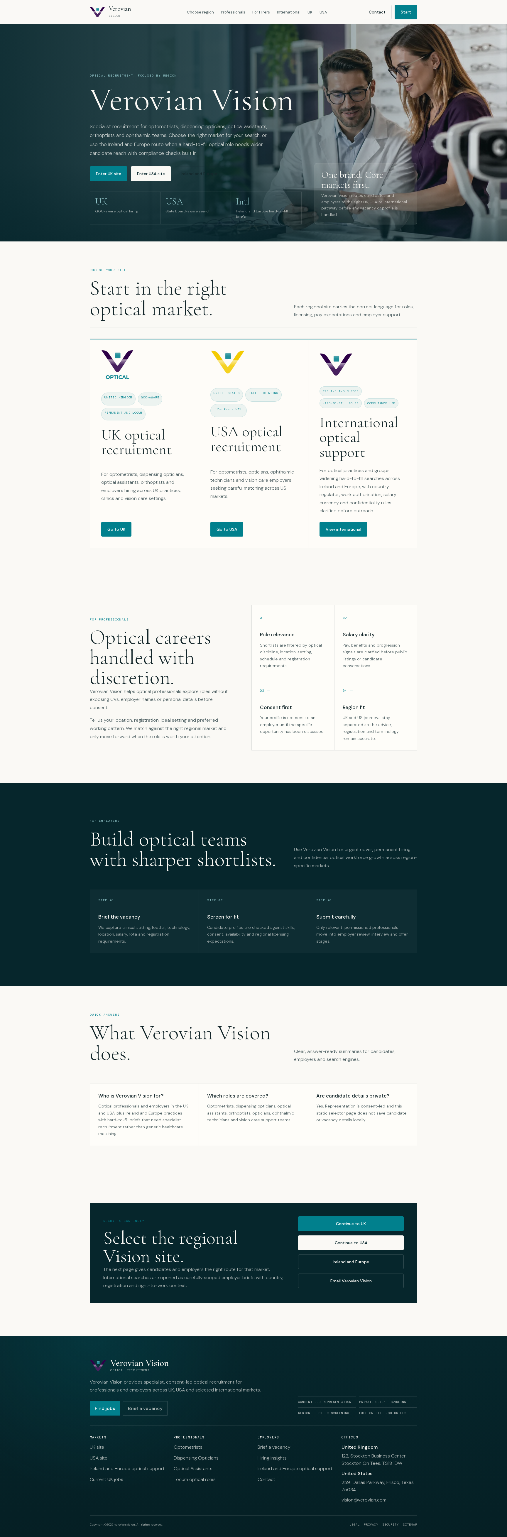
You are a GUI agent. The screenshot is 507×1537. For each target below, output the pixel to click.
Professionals (233, 12)
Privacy (371, 1524)
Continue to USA (351, 1242)
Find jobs (105, 1408)
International (288, 12)
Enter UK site (108, 173)
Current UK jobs (106, 1479)
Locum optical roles (195, 1479)
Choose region (200, 12)
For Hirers (261, 12)
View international (343, 529)
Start (406, 12)
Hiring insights (272, 1458)
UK (309, 12)
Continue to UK (351, 1223)
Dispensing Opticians (196, 1458)
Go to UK (116, 529)
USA (323, 12)
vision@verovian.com (364, 1500)
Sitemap (410, 1524)
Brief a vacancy (145, 1408)
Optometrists (188, 1447)
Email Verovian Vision (351, 1281)
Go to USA (227, 529)
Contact (377, 12)
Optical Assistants (193, 1468)
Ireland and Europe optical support (127, 1468)
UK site (97, 1447)
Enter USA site (151, 173)
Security (390, 1524)
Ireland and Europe (199, 173)
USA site (98, 1458)
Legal (354, 1524)
